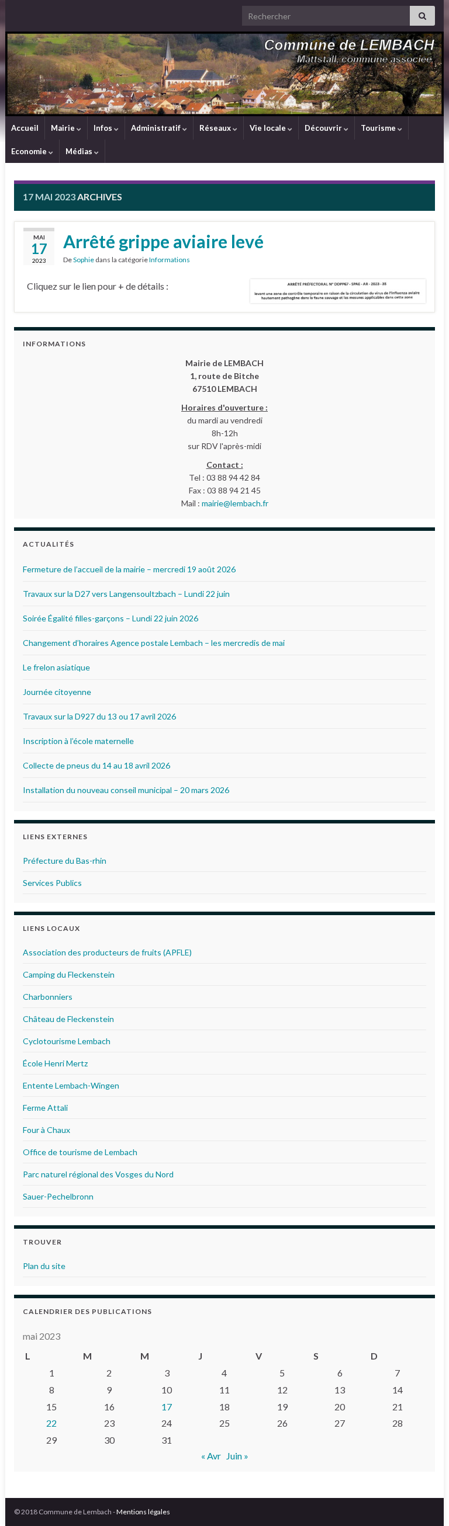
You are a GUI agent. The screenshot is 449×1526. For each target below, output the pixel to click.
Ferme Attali (45, 1108)
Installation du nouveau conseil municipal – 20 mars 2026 (126, 790)
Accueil (25, 128)
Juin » (237, 1455)
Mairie (64, 128)
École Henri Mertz (55, 1063)
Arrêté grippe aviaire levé (163, 241)
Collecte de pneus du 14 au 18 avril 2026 (96, 765)
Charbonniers (47, 997)
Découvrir (324, 128)
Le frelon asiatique (56, 667)
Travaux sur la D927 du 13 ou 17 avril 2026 (99, 716)
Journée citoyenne (57, 692)
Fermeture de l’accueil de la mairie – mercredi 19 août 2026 (129, 569)
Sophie (83, 259)
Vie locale (269, 128)
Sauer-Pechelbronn (58, 1196)
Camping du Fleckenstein (69, 974)
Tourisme (379, 128)
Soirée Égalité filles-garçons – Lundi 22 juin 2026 (110, 618)
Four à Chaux (46, 1130)
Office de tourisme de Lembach (80, 1152)
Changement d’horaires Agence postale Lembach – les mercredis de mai (154, 643)
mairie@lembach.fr (235, 503)
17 (166, 1406)
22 (51, 1422)
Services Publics (52, 883)
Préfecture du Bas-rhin (64, 860)
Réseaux (216, 128)
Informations (169, 259)
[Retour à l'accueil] (224, 74)
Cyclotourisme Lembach (66, 1041)
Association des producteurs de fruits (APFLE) (107, 952)
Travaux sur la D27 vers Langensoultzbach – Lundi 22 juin (126, 594)
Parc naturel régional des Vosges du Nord (98, 1174)
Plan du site (44, 1266)
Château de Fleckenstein (68, 1019)
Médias (79, 151)
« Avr (211, 1455)
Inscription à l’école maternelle (78, 741)
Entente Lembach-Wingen (71, 1085)
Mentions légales (143, 1511)
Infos (104, 128)
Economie (30, 151)
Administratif (156, 128)
